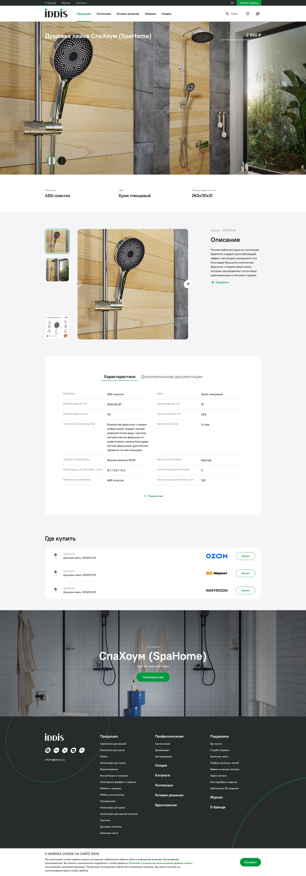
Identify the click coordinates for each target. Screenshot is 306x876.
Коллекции (104, 13)
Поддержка (219, 736)
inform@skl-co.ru (55, 759)
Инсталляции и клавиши (114, 775)
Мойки (103, 756)
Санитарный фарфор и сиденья (118, 782)
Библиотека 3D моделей (224, 788)
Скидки (166, 13)
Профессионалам (169, 736)
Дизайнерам (162, 750)
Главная (48, 26)
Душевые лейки (102, 26)
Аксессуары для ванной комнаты (119, 813)
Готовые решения (128, 13)
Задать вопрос (218, 775)
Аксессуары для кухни (113, 762)
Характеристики (119, 376)
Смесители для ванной (113, 743)
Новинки (150, 13)
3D (232, 2)
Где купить (216, 743)
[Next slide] (188, 284)
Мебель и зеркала (110, 788)
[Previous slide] (77, 284)
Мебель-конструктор (112, 794)
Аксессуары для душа (80, 26)
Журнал (66, 2)
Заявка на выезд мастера (224, 769)
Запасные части (109, 833)
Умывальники (108, 801)
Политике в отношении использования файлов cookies (160, 863)
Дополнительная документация (171, 376)
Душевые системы (110, 826)
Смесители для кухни (112, 750)
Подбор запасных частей (224, 762)
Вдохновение (166, 805)
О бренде (50, 2)
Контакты (81, 2)
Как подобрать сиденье (223, 782)
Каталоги (162, 775)
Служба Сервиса (249, 2)
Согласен (250, 862)
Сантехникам (162, 743)
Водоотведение (109, 769)
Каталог (61, 26)
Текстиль (105, 820)
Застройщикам (163, 756)
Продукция (84, 13)
